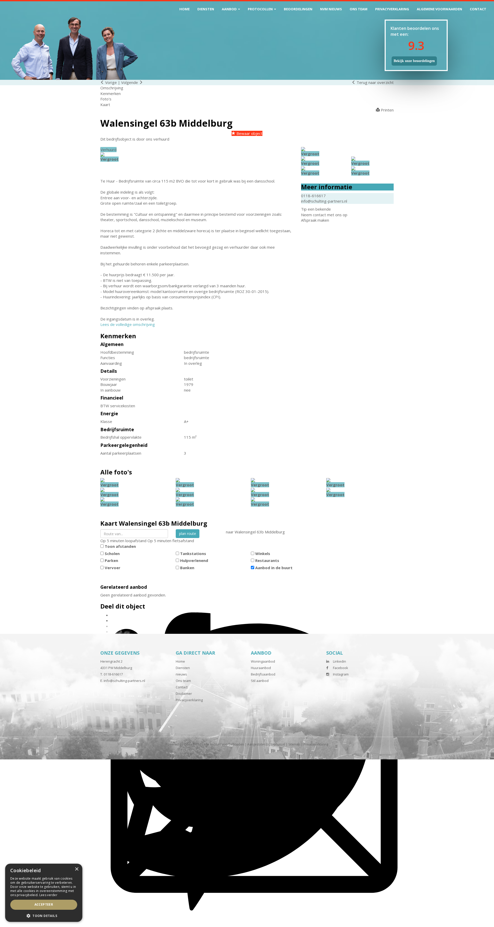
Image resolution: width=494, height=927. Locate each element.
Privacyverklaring (392, 9)
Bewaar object (248, 133)
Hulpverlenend (194, 560)
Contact (478, 9)
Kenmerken (110, 93)
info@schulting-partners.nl (324, 201)
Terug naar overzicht (375, 82)
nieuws (181, 674)
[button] (43, 915)
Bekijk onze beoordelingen (414, 61)
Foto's (105, 98)
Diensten (205, 9)
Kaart (105, 104)
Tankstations (193, 553)
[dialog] (43, 893)
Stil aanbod (260, 680)
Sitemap (294, 744)
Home (184, 9)
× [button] (76, 869)
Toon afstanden (120, 546)
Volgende (130, 82)
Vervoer (112, 567)
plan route (187, 533)
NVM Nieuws (331, 9)
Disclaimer (184, 693)
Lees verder (48, 895)
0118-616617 (313, 195)
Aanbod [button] (229, 9)
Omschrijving (111, 87)
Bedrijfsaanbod (263, 674)
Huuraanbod (261, 667)
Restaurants (267, 560)
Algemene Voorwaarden (439, 9)
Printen (387, 109)
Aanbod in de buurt (274, 567)
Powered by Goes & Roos (184, 744)
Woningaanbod (263, 661)
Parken (111, 560)
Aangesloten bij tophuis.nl (266, 744)
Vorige (110, 82)
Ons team (358, 9)
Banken (187, 567)
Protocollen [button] (261, 9)
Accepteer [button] (43, 904)
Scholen (112, 553)
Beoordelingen (298, 9)
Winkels (262, 553)
